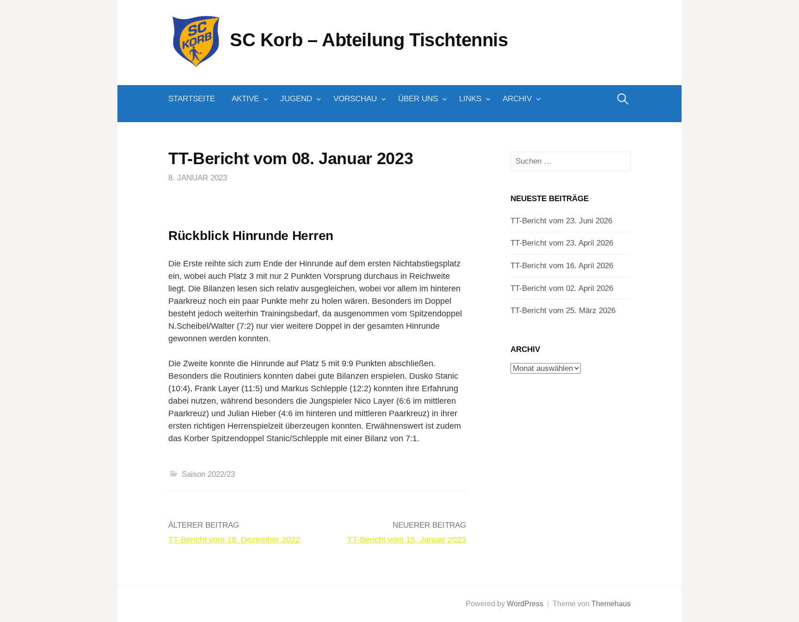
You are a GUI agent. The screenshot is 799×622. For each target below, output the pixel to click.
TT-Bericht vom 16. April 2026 (561, 265)
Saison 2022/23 (208, 474)
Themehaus (611, 604)
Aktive (245, 98)
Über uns (418, 98)
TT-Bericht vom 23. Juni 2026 (561, 220)
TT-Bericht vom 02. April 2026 (561, 288)
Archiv (517, 98)
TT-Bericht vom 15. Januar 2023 (406, 539)
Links (470, 98)
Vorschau (355, 98)
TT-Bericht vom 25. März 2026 (562, 310)
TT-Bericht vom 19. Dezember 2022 (234, 539)
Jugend (296, 98)
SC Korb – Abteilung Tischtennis (369, 40)
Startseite (191, 98)
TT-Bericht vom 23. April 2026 (561, 243)
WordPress (525, 604)
